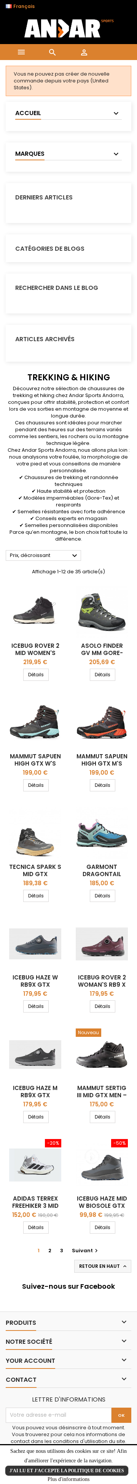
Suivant (86, 1250)
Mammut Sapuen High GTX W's (35, 759)
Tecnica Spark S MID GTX (35, 870)
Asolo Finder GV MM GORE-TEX (102, 653)
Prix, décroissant (44, 555)
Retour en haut (103, 1266)
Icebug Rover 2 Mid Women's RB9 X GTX (35, 653)
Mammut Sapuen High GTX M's (101, 759)
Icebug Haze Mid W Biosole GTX (102, 1202)
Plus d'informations (68, 1479)
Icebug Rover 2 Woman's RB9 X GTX (102, 984)
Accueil (28, 113)
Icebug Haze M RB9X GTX (35, 1091)
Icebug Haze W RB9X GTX (35, 981)
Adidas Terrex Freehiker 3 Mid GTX (35, 1205)
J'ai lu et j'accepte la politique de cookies (67, 1470)
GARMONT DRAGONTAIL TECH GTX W (102, 874)
